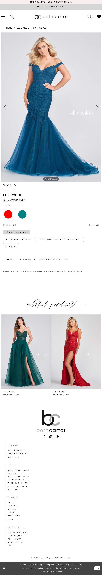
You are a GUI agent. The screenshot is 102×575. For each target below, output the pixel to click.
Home (9, 27)
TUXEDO (11, 512)
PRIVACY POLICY (15, 535)
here (60, 571)
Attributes (11, 246)
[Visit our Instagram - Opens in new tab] (50, 437)
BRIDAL (11, 502)
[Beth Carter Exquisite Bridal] (51, 16)
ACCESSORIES (14, 516)
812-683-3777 (13, 457)
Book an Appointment (18, 239)
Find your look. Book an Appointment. (51, 2)
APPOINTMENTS (15, 542)
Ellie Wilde (23, 27)
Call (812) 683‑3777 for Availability (60, 239)
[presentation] (26, 351)
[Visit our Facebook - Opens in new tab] (44, 437)
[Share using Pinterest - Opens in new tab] (15, 185)
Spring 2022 (39, 27)
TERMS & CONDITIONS (17, 532)
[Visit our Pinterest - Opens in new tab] (58, 437)
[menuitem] (12, 16)
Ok (97, 568)
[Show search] (89, 16)
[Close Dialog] (4, 568)
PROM (10, 519)
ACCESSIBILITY (14, 539)
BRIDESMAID (13, 506)
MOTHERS (12, 509)
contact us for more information (68, 271)
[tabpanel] (51, 107)
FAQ (10, 545)
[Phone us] (12, 16)
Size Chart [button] (94, 225)
